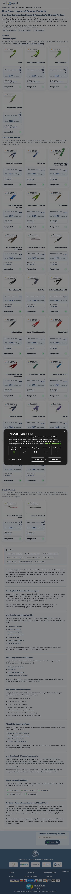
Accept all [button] (55, 459)
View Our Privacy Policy (53, 443)
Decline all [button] (37, 459)
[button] (15, 460)
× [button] (64, 431)
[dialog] (35, 447)
